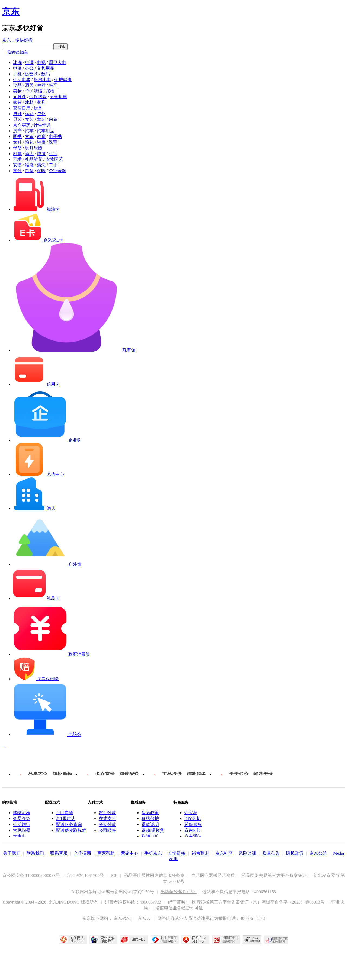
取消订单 (150, 836)
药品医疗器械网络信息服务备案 (155, 875)
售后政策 (150, 812)
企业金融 (57, 170)
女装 (29, 119)
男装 (17, 119)
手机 (17, 74)
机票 (17, 153)
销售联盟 (200, 853)
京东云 (145, 918)
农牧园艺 (54, 159)
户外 (41, 113)
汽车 (29, 130)
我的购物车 (17, 52)
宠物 (50, 91)
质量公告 (271, 853)
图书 (17, 136)
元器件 (19, 96)
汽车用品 (45, 130)
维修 (29, 165)
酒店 (29, 153)
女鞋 (17, 142)
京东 (11, 11)
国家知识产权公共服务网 (276, 939)
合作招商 (82, 853)
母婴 (17, 148)
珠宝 (53, 142)
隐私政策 (294, 853)
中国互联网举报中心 (165, 939)
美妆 (17, 91)
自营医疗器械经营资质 (213, 875)
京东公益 (318, 853)
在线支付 (107, 818)
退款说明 (150, 824)
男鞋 (17, 113)
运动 (29, 113)
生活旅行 (21, 824)
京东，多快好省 (17, 40)
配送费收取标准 (71, 830)
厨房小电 (42, 79)
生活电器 (21, 79)
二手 (53, 165)
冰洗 (17, 62)
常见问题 (21, 830)
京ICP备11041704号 (86, 875)
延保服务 (193, 824)
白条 (29, 170)
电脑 (17, 68)
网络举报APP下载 (195, 939)
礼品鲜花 (33, 159)
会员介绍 (21, 818)
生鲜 (41, 85)
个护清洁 (33, 91)
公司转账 (107, 830)
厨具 (38, 108)
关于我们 (11, 853)
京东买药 (21, 125)
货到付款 (107, 812)
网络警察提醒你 (103, 939)
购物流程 (21, 812)
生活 (53, 153)
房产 (17, 130)
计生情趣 (42, 125)
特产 (53, 85)
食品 (17, 85)
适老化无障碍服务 (252, 939)
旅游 (41, 153)
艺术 (17, 159)
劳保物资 (38, 96)
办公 (29, 68)
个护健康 (63, 79)
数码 (45, 74)
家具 (41, 102)
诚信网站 (134, 939)
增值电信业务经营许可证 (179, 908)
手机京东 (153, 853)
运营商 (31, 74)
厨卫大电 (57, 62)
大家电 (19, 836)
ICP (114, 875)
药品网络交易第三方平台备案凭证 (275, 875)
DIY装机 (192, 818)
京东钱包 (123, 918)
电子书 (55, 136)
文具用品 (45, 68)
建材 (29, 102)
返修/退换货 (153, 830)
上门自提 (64, 812)
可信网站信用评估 (73, 939)
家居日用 (21, 108)
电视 (41, 62)
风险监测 (247, 853)
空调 (29, 62)
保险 (41, 170)
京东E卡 (192, 830)
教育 (41, 136)
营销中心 (129, 853)
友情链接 (176, 853)
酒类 (29, 85)
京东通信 (193, 836)
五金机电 (58, 96)
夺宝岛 (190, 812)
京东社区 (224, 853)
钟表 (41, 142)
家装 (17, 102)
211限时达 (65, 818)
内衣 (53, 119)
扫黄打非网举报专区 (226, 939)
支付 (17, 170)
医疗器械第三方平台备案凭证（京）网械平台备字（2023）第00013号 (259, 902)
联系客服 (59, 853)
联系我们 (35, 853)
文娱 (29, 136)
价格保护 (150, 818)
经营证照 (177, 902)
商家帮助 (106, 853)
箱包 (29, 142)
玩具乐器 (33, 148)
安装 (17, 165)
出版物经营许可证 (179, 891)
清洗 (41, 165)
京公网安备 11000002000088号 (31, 875)
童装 (41, 119)
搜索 (60, 46)
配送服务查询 (69, 824)
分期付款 (107, 824)
